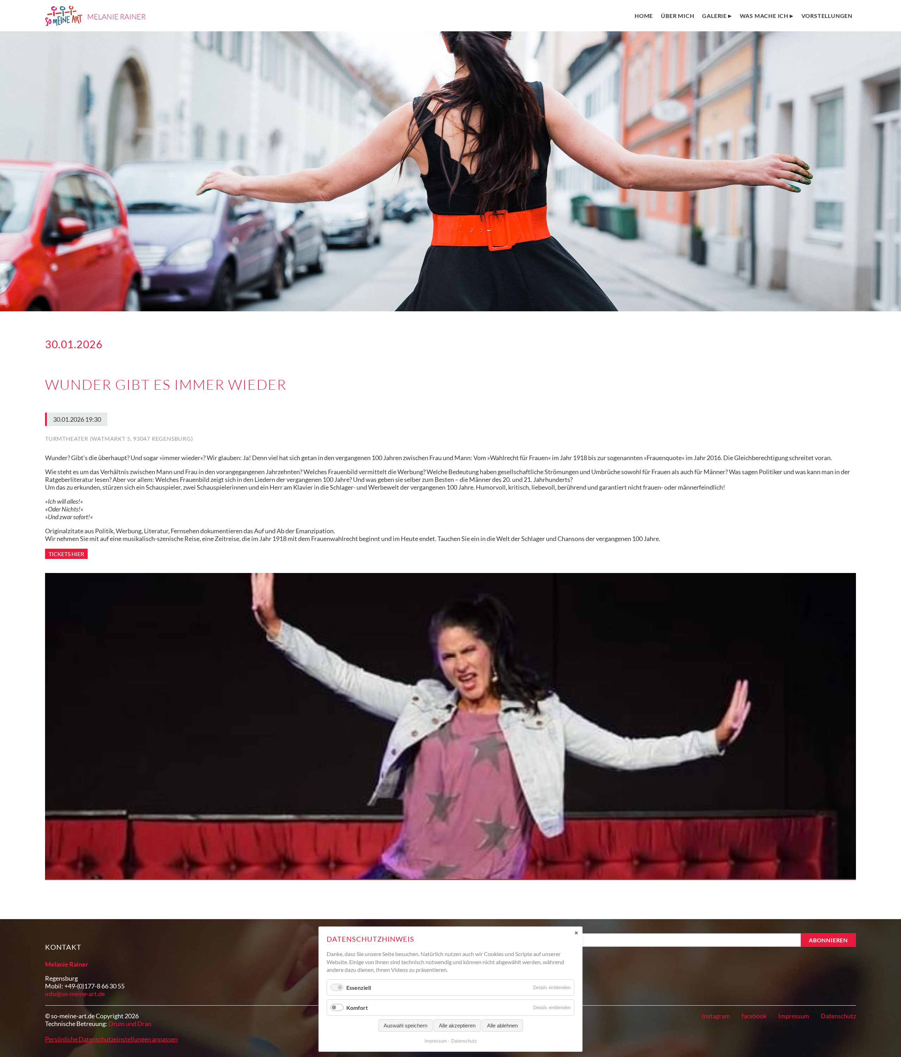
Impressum (793, 1016)
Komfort (357, 1007)
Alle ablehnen (502, 1026)
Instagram (716, 1016)
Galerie (714, 15)
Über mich (677, 15)
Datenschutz (838, 1016)
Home (644, 15)
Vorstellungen (826, 15)
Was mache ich (764, 15)
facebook (754, 1016)
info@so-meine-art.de (75, 994)
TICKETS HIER (66, 553)
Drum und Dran (129, 1023)
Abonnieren (828, 940)
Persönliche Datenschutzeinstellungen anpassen (111, 1039)
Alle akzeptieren (457, 1026)
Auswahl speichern (405, 1026)
